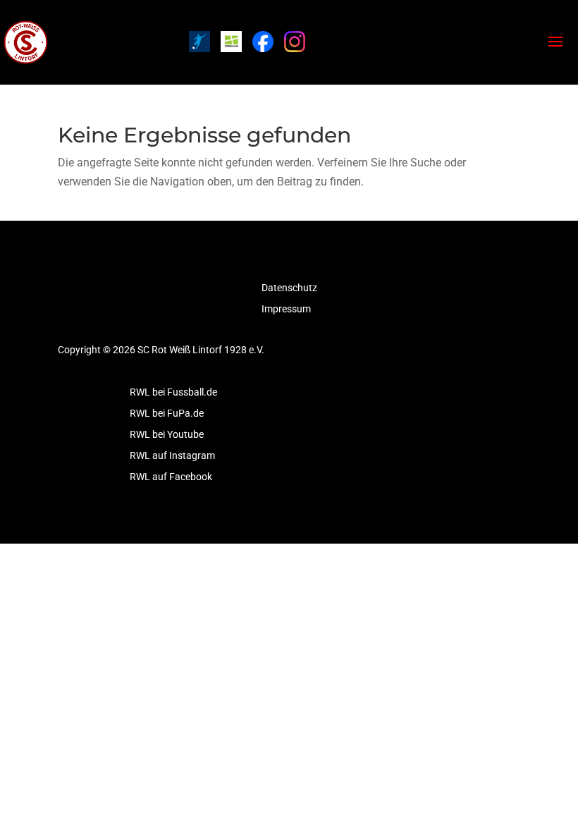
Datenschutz (289, 288)
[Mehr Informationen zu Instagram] (294, 41)
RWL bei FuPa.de (167, 413)
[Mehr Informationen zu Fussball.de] (231, 41)
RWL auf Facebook (171, 477)
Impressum (286, 309)
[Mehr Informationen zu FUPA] (199, 41)
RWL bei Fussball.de (173, 392)
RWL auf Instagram (172, 456)
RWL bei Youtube (167, 434)
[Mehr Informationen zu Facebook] (262, 41)
